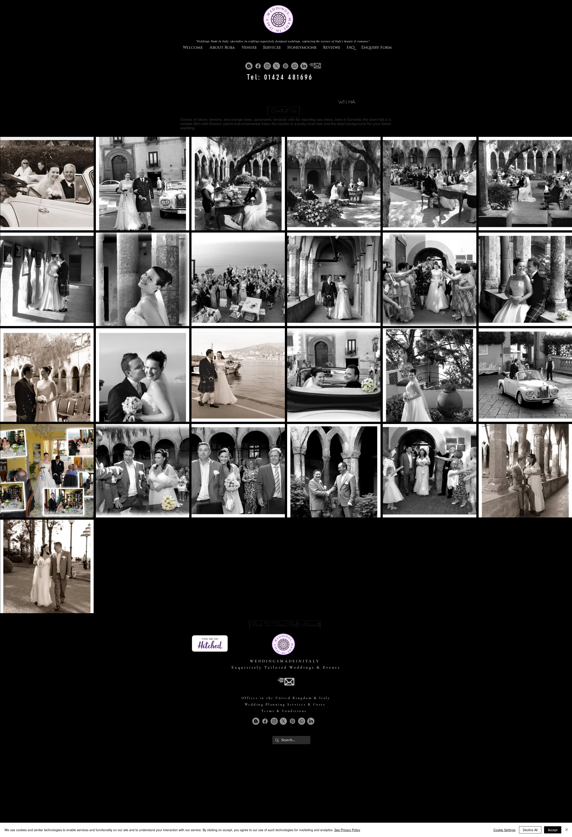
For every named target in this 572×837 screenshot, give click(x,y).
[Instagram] (267, 66)
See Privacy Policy (347, 830)
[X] (276, 66)
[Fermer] (566, 829)
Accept (552, 830)
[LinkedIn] (303, 66)
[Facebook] (258, 66)
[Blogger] (248, 66)
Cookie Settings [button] (504, 830)
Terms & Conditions (284, 711)
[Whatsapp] (294, 66)
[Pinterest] (285, 66)
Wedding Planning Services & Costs (285, 704)
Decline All (530, 830)
